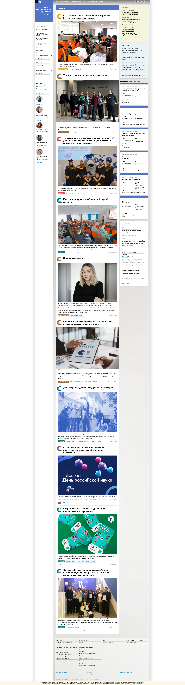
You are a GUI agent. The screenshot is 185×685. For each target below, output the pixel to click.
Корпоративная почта (131, 642)
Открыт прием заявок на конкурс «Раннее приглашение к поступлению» (84, 510)
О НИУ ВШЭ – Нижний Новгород (64, 642)
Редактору (146, 679)
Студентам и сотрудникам (135, 640)
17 (99, 631)
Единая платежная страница (62, 658)
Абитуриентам (39, 50)
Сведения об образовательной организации (66, 647)
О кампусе (59, 640)
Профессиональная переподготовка (88, 656)
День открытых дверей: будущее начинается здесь (88, 387)
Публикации (125, 223)
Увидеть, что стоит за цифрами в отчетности (85, 75)
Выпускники (39, 73)
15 (94, 631)
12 (86, 631)
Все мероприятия (126, 39)
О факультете (39, 65)
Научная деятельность (41, 70)
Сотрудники (39, 68)
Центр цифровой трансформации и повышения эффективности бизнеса (42, 33)
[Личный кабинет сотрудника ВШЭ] (144, 1)
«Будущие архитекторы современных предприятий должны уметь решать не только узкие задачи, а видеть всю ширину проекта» (88, 140)
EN (138, 1)
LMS (127, 645)
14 (91, 631)
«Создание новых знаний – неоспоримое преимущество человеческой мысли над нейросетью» (83, 450)
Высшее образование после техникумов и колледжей (89, 650)
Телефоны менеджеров (41, 89)
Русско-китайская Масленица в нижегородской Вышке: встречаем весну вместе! (87, 16)
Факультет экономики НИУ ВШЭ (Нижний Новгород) (43, 10)
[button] (57, 101)
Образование (39, 47)
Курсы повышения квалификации (87, 653)
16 (96, 631)
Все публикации (125, 283)
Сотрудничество (40, 75)
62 (111, 631)
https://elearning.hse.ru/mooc (125, 672)
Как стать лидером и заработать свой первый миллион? (85, 200)
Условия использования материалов (82, 679)
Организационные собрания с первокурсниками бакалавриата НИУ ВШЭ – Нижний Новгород (131, 22)
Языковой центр (83, 660)
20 (106, 631)
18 (101, 631)
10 (81, 631)
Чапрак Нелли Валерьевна (42, 132)
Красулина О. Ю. (126, 233)
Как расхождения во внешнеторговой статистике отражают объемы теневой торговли (87, 322)
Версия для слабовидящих (62, 652)
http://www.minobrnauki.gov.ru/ (63, 672)
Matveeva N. (125, 245)
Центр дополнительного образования (42, 38)
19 (104, 631)
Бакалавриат (82, 642)
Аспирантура (39, 58)
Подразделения (59, 649)
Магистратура (82, 645)
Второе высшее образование (86, 647)
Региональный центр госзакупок (86, 658)
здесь (116, 682)
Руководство (59, 645)
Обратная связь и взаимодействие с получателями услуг (87, 666)
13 (88, 631)
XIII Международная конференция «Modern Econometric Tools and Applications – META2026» (129, 32)
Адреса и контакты (70, 679)
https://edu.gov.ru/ (91, 672)
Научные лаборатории (108, 642)
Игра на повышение (73, 257)
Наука (104, 640)
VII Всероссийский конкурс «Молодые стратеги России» (130, 13)
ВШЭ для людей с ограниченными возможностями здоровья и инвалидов (65, 655)
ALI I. (123, 276)
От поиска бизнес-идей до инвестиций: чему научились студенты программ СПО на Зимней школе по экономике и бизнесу (86, 572)
